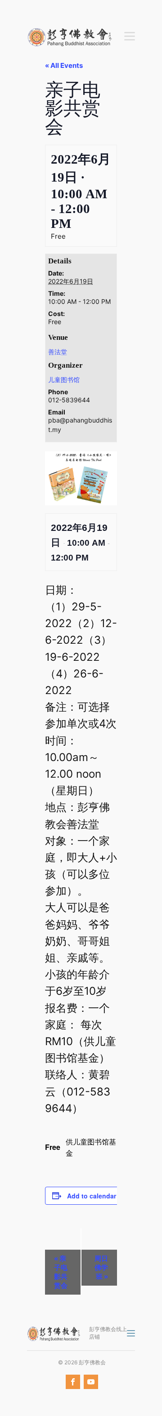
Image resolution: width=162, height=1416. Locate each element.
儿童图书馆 (64, 379)
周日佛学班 (101, 1267)
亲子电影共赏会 (61, 1272)
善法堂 (57, 352)
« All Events (64, 65)
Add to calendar (91, 1195)
